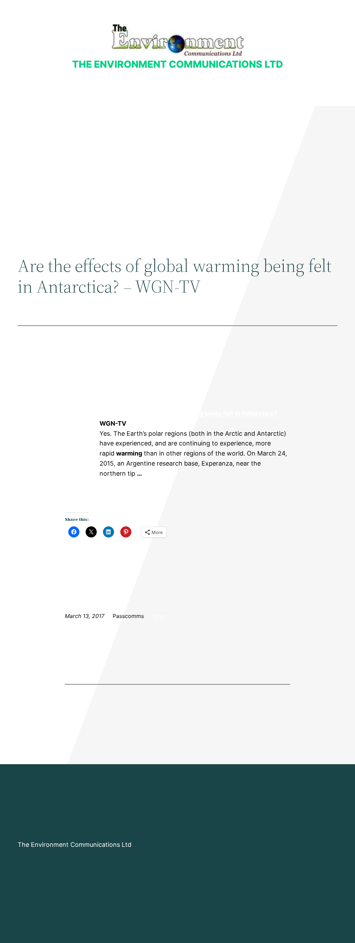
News (159, 615)
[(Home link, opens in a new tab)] (178, 40)
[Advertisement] (177, 162)
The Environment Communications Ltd (177, 64)
